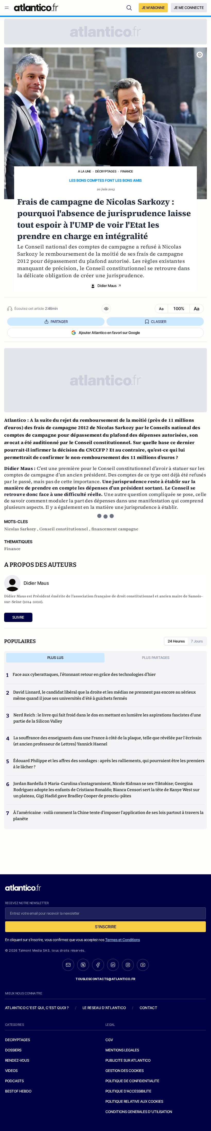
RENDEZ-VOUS (17, 1060)
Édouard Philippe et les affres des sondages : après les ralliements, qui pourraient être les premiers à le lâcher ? (109, 763)
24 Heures (176, 641)
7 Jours (197, 641)
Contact (148, 1007)
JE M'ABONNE (153, 7)
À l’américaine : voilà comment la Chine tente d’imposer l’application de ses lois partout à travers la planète (108, 815)
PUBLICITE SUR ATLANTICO (128, 1060)
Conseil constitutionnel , (65, 529)
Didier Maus (107, 285)
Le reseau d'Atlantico (104, 1007)
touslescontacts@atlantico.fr (105, 979)
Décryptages (105, 171)
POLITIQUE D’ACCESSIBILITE (128, 1091)
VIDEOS (11, 1070)
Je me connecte (189, 7)
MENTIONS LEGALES (122, 1050)
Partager (59, 321)
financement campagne (114, 529)
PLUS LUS (55, 657)
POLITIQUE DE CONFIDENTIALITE (132, 1081)
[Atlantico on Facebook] (98, 965)
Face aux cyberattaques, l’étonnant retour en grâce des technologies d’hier (84, 674)
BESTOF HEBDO (18, 1091)
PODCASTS (14, 1081)
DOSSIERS (13, 1050)
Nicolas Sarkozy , (21, 529)
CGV (109, 1040)
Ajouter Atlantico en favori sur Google (109, 332)
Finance (126, 171)
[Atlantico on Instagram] (128, 965)
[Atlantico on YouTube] (143, 965)
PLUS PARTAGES (156, 657)
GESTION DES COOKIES (125, 1070)
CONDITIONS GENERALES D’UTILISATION (139, 1111)
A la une (84, 171)
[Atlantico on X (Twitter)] (83, 965)
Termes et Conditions (122, 939)
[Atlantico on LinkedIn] (113, 965)
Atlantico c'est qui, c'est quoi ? (37, 1007)
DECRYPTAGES (17, 1040)
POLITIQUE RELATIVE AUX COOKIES (134, 1101)
